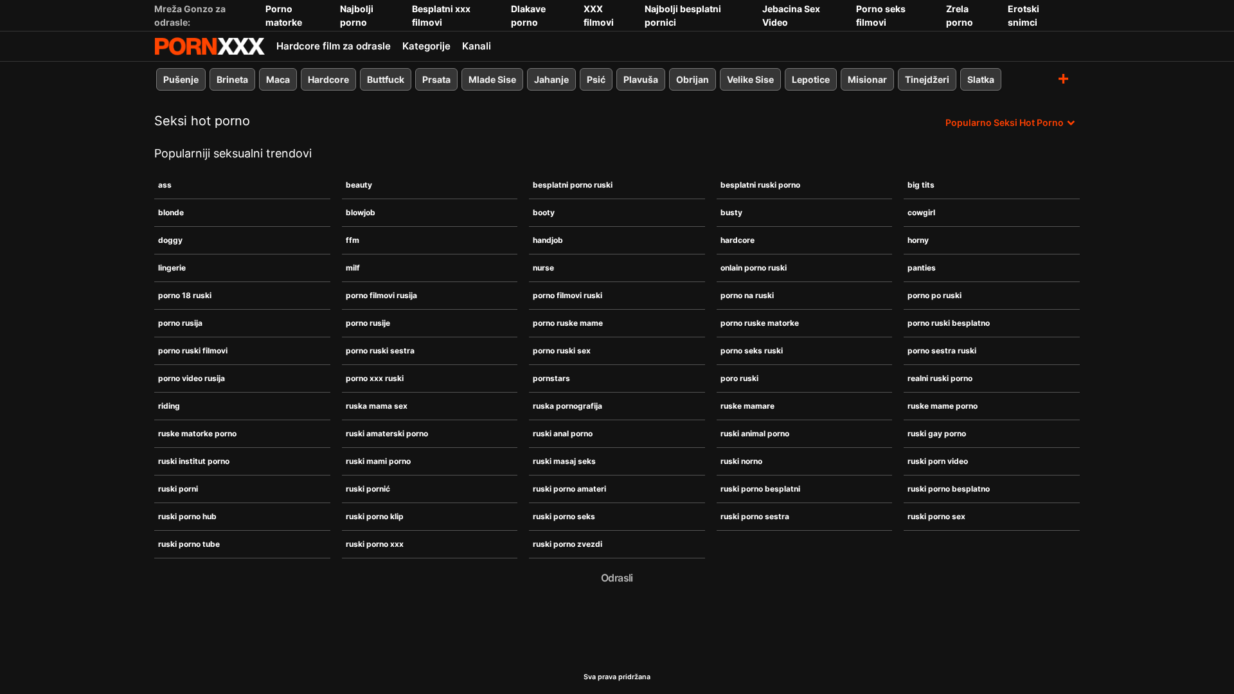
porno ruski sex (562, 350)
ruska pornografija (567, 406)
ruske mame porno (943, 406)
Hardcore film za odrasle (333, 46)
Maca (278, 79)
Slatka (980, 79)
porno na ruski (747, 295)
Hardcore (328, 79)
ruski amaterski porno (387, 433)
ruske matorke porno (197, 433)
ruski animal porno (754, 433)
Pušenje (181, 79)
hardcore (737, 240)
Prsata (436, 79)
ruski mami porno (378, 461)
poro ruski (739, 378)
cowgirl (921, 212)
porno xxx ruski (375, 378)
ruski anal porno (563, 433)
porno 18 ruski (184, 295)
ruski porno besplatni (760, 489)
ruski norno (741, 461)
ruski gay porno (937, 433)
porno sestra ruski (942, 350)
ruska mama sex (376, 406)
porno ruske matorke (759, 323)
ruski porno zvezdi (567, 544)
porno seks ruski (751, 350)
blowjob (360, 212)
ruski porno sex (936, 516)
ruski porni (178, 489)
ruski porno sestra (754, 516)
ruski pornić (368, 489)
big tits (921, 185)
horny (918, 240)
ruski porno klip (375, 516)
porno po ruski (934, 295)
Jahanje (551, 79)
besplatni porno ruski (573, 185)
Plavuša (640, 79)
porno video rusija (191, 378)
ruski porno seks (564, 516)
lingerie (172, 267)
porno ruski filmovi (193, 350)
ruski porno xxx (375, 544)
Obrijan (692, 79)
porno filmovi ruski (567, 295)
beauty (359, 185)
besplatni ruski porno (760, 185)
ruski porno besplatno (949, 489)
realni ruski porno (940, 378)
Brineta (232, 79)
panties (922, 267)
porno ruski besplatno (949, 323)
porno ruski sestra (380, 350)
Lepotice (811, 79)
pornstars (551, 378)
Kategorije (426, 46)
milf (353, 267)
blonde (171, 212)
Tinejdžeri (927, 79)
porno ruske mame (568, 323)
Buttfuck (385, 79)
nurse (543, 267)
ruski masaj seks (564, 461)
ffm (352, 240)
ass (165, 185)
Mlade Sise (492, 79)
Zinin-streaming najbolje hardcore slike (209, 46)
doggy (170, 240)
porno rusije (368, 323)
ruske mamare (747, 406)
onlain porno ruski (753, 267)
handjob (548, 240)
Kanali (476, 46)
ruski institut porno (193, 461)
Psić (596, 79)
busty (731, 212)
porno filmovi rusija (381, 295)
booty (544, 212)
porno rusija (180, 323)
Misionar (867, 79)
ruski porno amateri (569, 489)
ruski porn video (938, 461)
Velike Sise (750, 79)
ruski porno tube (189, 544)
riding (169, 406)
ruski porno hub (187, 516)
